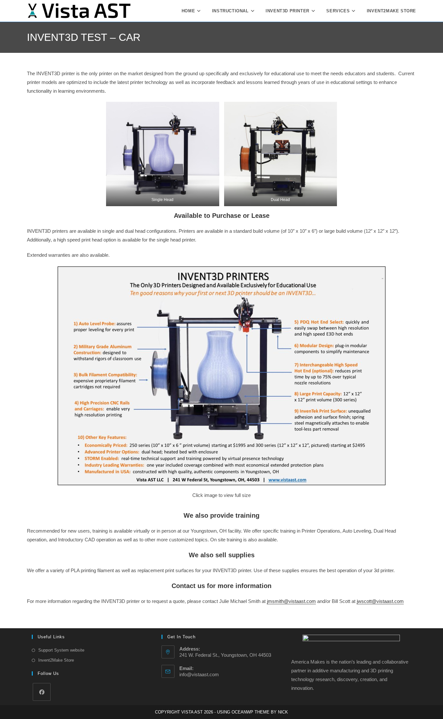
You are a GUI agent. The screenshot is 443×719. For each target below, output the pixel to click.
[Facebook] (42, 692)
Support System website (61, 650)
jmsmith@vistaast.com (291, 601)
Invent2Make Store (56, 660)
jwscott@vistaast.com (380, 601)
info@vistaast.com (199, 674)
